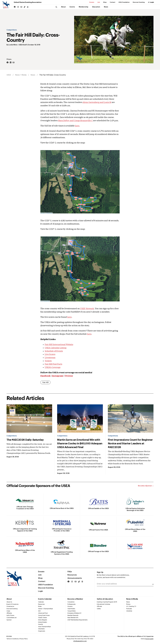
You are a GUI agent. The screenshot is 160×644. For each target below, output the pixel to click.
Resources (72, 575)
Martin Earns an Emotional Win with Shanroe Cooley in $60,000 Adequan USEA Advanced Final (79, 443)
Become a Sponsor (145, 486)
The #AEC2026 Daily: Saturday (25, 439)
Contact (112, 2)
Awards (40, 624)
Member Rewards (72, 615)
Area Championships (44, 626)
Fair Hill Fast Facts (53, 364)
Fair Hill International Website (59, 345)
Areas (8, 611)
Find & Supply (149, 638)
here (77, 126)
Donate (91, 2)
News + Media (20, 75)
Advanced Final (43, 613)
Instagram (57, 376)
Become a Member (75, 599)
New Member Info (72, 617)
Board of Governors (12, 604)
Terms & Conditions (12, 638)
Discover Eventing (139, 2)
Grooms (69, 606)
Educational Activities (103, 604)
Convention (70, 602)
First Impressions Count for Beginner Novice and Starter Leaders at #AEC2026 (130, 443)
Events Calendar (45, 599)
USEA (9, 75)
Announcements (74, 578)
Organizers (41, 631)
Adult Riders (71, 608)
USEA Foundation (124, 2)
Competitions (12, 30)
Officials (99, 606)
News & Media (132, 599)
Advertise (129, 611)
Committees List (11, 617)
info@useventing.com (80, 641)
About (9, 599)
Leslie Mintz (13, 45)
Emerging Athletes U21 (74, 613)
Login (152, 2)
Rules (39, 606)
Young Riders (71, 611)
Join (98, 2)
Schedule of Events (54, 351)
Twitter (69, 376)
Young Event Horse (44, 615)
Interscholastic (42, 622)
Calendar (41, 602)
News (33, 75)
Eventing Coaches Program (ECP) (107, 602)
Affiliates (9, 613)
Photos (128, 604)
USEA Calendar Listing (55, 348)
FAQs (69, 572)
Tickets (48, 361)
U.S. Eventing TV (131, 606)
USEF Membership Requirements (77, 620)
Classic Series (42, 617)
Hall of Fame (10, 615)
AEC (39, 611)
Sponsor (9, 620)
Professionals (71, 604)
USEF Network (87, 309)
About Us (9, 602)
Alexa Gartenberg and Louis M (97, 102)
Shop (105, 2)
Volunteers (41, 628)
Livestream (50, 358)
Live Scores (50, 354)
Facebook (45, 376)
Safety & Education (105, 599)
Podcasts (129, 608)
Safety (99, 608)
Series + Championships (45, 608)
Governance (10, 606)
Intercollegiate (42, 620)
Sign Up (100, 572)
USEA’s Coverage (53, 367)
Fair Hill (45, 382)
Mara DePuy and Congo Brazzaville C (75, 121)
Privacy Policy (24, 638)
